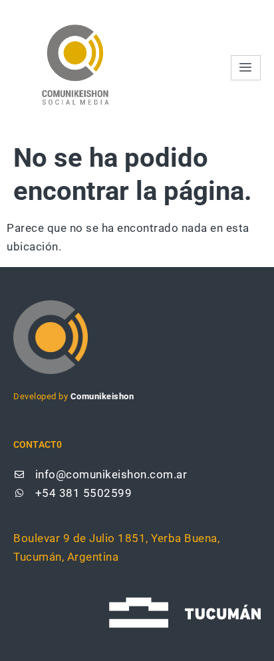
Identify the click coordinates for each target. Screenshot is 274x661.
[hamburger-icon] (246, 67)
